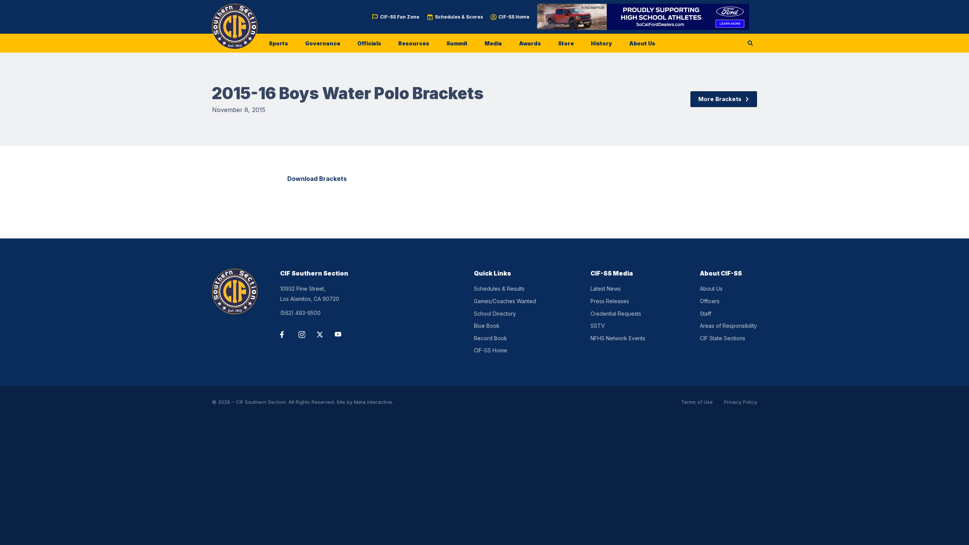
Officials (369, 43)
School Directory (495, 313)
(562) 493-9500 (300, 313)
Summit (456, 43)
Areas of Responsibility (728, 325)
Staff (705, 313)
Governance (322, 43)
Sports (278, 43)
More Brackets (720, 99)
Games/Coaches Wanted (505, 301)
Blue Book (487, 325)
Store (566, 43)
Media (493, 43)
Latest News (605, 288)
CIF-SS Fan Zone (399, 17)
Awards (530, 43)
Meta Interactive (373, 402)
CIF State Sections (722, 338)
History (601, 43)
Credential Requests (615, 313)
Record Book (490, 338)
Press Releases (609, 301)
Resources (413, 43)
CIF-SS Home (514, 17)
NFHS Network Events (617, 338)
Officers (710, 301)
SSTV (597, 325)
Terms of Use (697, 402)
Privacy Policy (740, 402)
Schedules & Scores (459, 17)
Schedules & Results (499, 288)
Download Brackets (317, 178)
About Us (642, 43)
